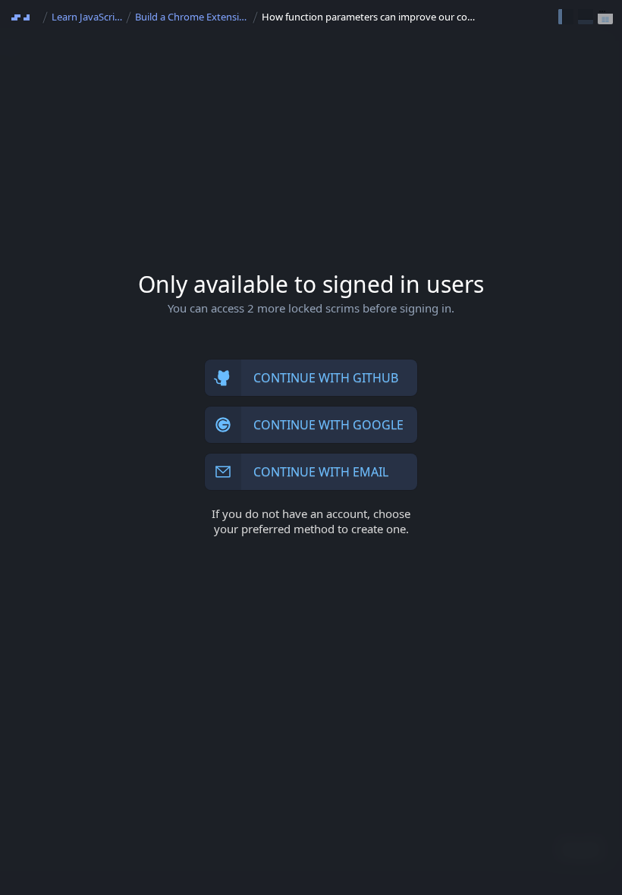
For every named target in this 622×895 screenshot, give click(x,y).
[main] (311, 447)
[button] (566, 17)
